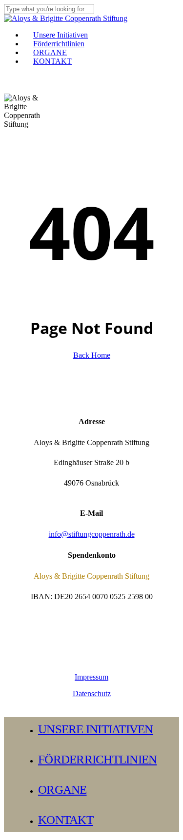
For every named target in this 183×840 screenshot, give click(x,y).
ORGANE (62, 789)
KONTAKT (65, 819)
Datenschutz (92, 693)
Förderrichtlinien (97, 759)
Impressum (91, 677)
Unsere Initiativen (95, 729)
